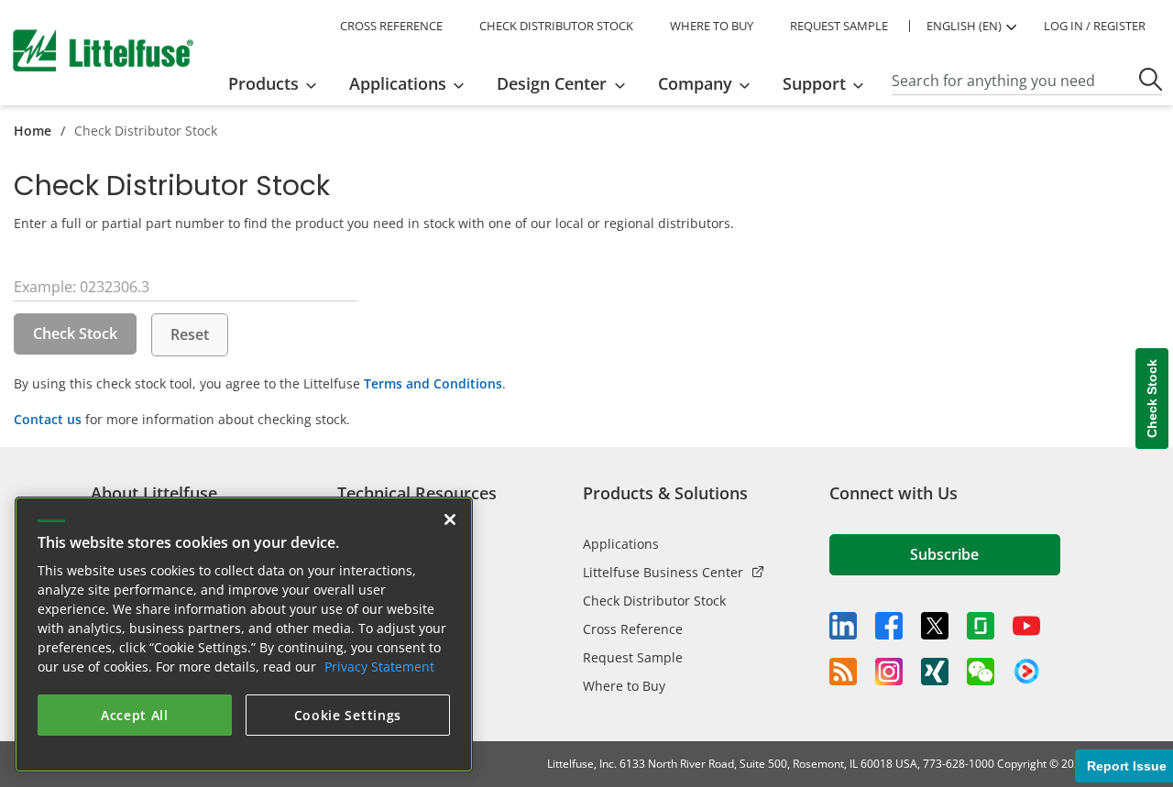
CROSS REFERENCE (391, 25)
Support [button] (814, 83)
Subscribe (944, 554)
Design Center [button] (552, 83)
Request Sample (633, 657)
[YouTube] (1026, 625)
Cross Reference (633, 629)
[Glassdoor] (980, 625)
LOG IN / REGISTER (1095, 25)
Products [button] (263, 83)
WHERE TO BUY (711, 25)
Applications (621, 543)
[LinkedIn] (843, 625)
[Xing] (934, 671)
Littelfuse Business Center (663, 572)
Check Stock (75, 333)
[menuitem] (278, 83)
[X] (934, 625)
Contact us (48, 419)
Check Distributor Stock (654, 600)
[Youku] (1026, 671)
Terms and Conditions (433, 383)
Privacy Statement (379, 666)
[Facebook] (889, 625)
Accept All (135, 715)
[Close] (450, 519)
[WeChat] (980, 671)
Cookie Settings (348, 715)
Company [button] (695, 83)
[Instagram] (889, 671)
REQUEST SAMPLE (839, 25)
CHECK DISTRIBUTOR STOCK (556, 25)
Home (32, 130)
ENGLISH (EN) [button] (964, 25)
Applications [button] (397, 83)
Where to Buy (624, 685)
